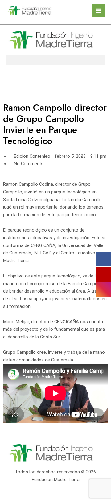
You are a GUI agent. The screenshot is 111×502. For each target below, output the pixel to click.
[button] (55, 60)
